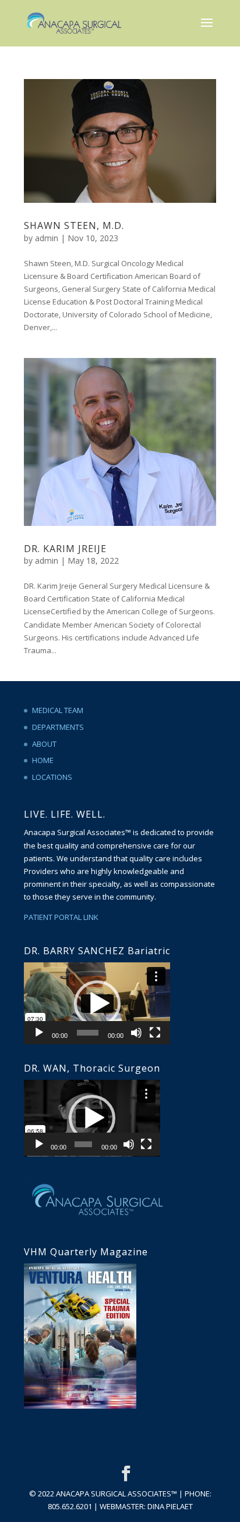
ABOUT (44, 744)
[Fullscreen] (155, 1032)
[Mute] (136, 1032)
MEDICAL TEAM (57, 710)
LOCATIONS (52, 777)
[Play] (39, 1032)
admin (46, 237)
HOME (43, 760)
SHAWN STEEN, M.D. (74, 225)
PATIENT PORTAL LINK (61, 917)
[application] (97, 1003)
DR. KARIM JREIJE (65, 548)
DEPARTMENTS (58, 727)
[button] (97, 1003)
